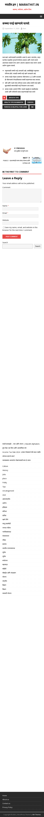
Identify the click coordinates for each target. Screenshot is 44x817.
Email (4, 213)
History (5, 470)
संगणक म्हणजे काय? (8, 456)
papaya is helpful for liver (15, 107)
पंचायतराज (5, 536)
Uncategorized (8, 491)
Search (5, 242)
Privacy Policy (7, 807)
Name (5, 206)
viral (4, 495)
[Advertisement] (22, 128)
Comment (6, 187)
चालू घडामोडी (6, 523)
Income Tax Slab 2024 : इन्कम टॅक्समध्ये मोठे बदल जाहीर (21, 452)
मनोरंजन (5, 560)
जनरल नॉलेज (6, 528)
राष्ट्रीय (4, 581)
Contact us (6, 803)
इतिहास (4, 507)
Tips (4, 487)
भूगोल (4, 552)
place (4, 478)
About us (5, 799)
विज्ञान (4, 585)
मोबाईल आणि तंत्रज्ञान (9, 573)
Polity (4, 482)
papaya (30, 102)
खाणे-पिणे (5, 519)
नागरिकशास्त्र (6, 532)
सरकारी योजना (6, 593)
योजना (4, 577)
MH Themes (37, 815)
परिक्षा (4, 540)
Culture (5, 466)
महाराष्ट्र (5, 564)
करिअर (4, 511)
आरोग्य (4, 503)
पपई (32, 107)
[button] (40, 16)
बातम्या (4, 544)
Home (4, 795)
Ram (24, 28)
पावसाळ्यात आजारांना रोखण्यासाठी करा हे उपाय (16, 460)
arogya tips (14, 98)
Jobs (4, 474)
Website (5, 220)
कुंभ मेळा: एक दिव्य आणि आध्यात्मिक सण (14, 448)
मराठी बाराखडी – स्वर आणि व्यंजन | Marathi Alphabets (21, 444)
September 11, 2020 (12, 28)
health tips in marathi (13, 102)
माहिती (4, 568)
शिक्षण (4, 589)
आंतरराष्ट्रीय (6, 499)
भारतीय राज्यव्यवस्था (8, 548)
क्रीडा (4, 515)
